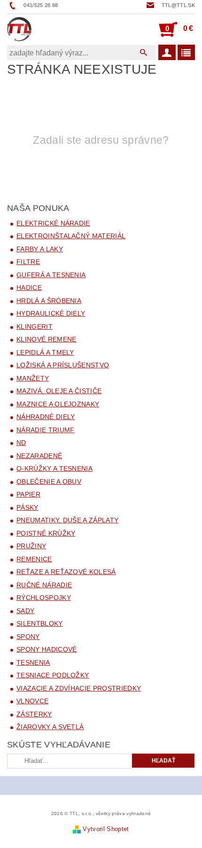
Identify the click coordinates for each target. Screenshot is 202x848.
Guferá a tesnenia (50, 275)
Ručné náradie (44, 585)
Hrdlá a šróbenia (48, 300)
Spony (28, 636)
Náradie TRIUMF (45, 430)
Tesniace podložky (52, 675)
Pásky (27, 507)
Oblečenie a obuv (48, 481)
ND (21, 442)
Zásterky (34, 714)
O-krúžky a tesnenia (54, 468)
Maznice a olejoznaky (57, 404)
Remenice (34, 559)
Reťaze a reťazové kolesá (66, 572)
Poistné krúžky (45, 533)
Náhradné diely (45, 416)
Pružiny (31, 546)
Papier (28, 494)
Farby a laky (39, 249)
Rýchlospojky (43, 597)
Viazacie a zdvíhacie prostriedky (78, 688)
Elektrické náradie (53, 223)
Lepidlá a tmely (45, 352)
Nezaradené (39, 455)
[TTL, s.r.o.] (19, 29)
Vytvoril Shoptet (106, 828)
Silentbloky (39, 623)
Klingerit (34, 326)
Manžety (32, 378)
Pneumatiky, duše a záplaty (67, 520)
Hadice (29, 287)
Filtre (28, 261)
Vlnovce (32, 701)
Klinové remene (46, 339)
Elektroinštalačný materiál (70, 236)
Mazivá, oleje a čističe (58, 391)
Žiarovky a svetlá (50, 727)
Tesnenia (33, 662)
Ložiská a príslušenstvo (62, 365)
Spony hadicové (46, 649)
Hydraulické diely (50, 313)
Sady (25, 611)
